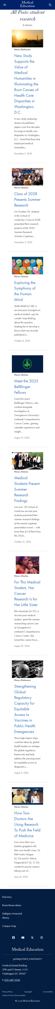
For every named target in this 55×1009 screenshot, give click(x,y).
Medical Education (27, 4)
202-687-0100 (12, 980)
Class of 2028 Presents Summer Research (27, 199)
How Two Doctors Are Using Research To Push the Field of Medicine (27, 824)
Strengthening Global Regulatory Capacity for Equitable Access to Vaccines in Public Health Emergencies (25, 709)
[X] (32, 937)
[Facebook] (13, 937)
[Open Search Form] (50, 5)
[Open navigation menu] (5, 5)
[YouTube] (23, 937)
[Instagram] (41, 937)
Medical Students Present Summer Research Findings (27, 489)
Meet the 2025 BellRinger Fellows (26, 386)
